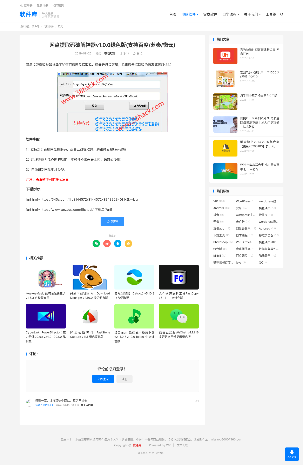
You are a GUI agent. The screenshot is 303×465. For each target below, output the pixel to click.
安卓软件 (210, 14)
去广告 (243, 221)
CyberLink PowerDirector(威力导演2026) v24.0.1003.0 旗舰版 (46, 337)
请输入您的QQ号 (44, 405)
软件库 (29, 14)
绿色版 (220, 249)
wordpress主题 (246, 215)
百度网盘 (244, 255)
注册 (124, 379)
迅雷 (218, 221)
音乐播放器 (246, 249)
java (241, 262)
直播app (221, 228)
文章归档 (182, 445)
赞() (138, 53)
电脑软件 (189, 14)
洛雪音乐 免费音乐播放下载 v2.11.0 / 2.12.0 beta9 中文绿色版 (134, 337)
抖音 (218, 215)
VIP (219, 201)
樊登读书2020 (269, 242)
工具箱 (271, 14)
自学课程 (229, 14)
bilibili (219, 255)
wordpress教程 (269, 201)
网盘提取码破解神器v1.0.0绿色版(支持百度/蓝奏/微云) (112, 45)
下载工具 (221, 235)
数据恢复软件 (269, 249)
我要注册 (42, 5)
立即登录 (103, 379)
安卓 (242, 208)
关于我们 (251, 14)
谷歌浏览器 (269, 235)
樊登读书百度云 (223, 262)
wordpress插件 (269, 221)
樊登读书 (267, 208)
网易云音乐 (246, 228)
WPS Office (246, 242)
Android (221, 208)
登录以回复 (87, 405)
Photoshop (223, 242)
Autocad (267, 228)
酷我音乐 (267, 255)
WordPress (246, 201)
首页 (172, 14)
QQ (263, 262)
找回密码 (58, 5)
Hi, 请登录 (26, 5)
